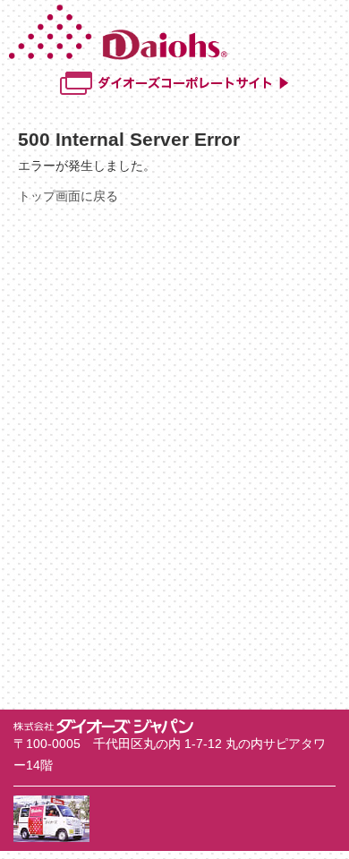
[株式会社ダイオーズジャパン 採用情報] (176, 55)
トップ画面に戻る (68, 196)
